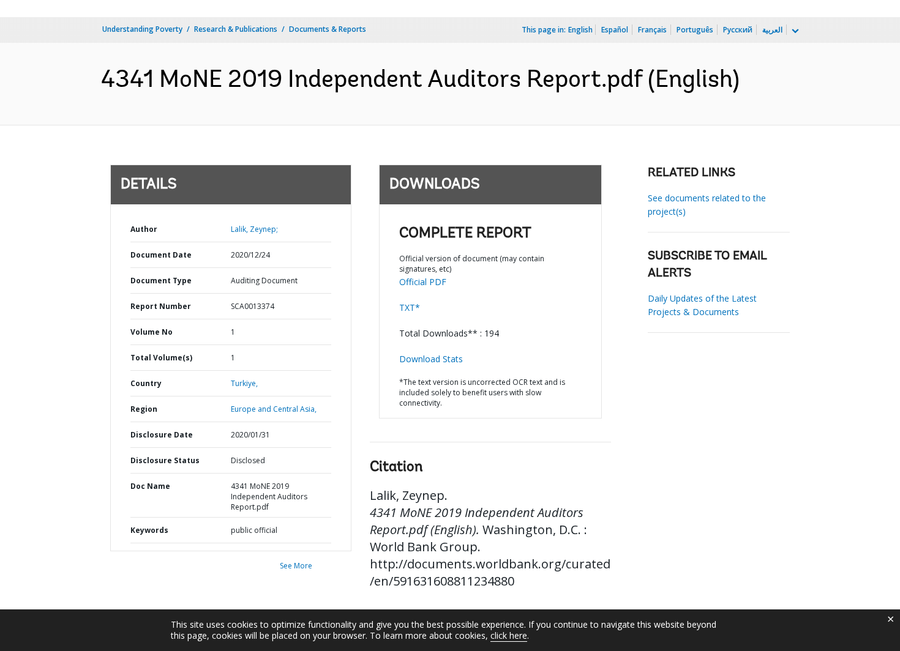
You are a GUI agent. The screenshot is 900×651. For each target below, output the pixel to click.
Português (695, 29)
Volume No (151, 332)
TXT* (409, 307)
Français (652, 29)
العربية (772, 29)
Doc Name (150, 486)
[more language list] (794, 31)
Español (614, 29)
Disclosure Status (165, 460)
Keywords (149, 530)
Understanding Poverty (142, 29)
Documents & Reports (327, 29)
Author (143, 229)
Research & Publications (235, 29)
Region (143, 409)
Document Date (161, 255)
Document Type (161, 280)
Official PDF (422, 282)
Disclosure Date (161, 435)
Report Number (160, 306)
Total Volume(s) (161, 357)
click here (508, 635)
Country (146, 383)
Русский (737, 29)
